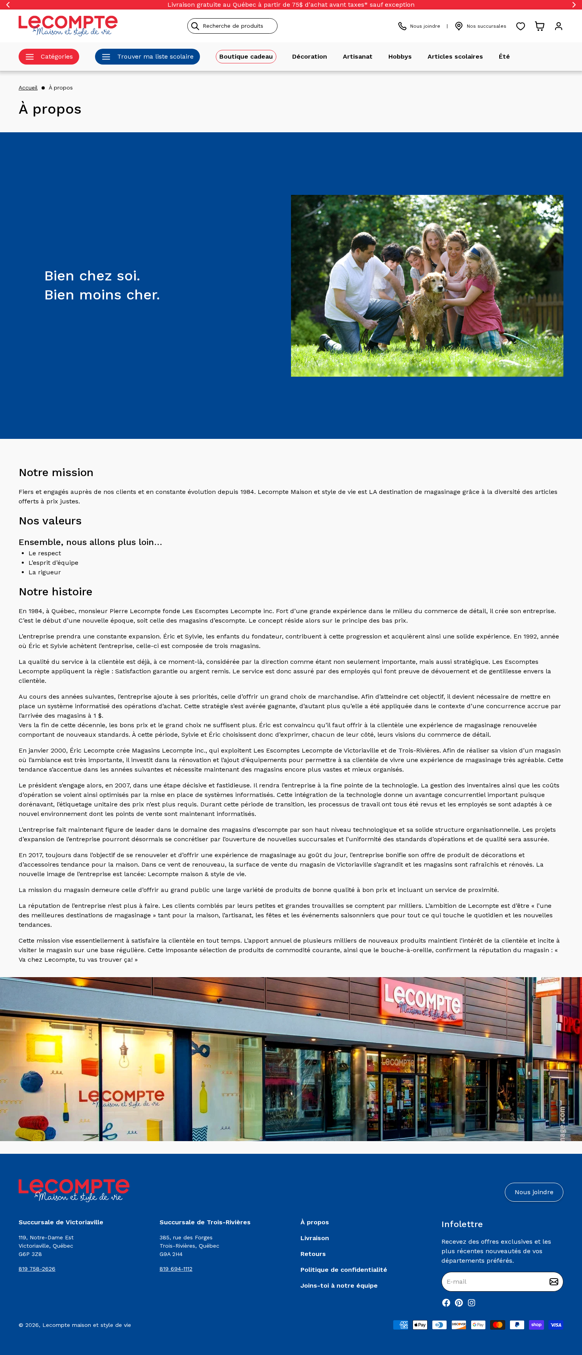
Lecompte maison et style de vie (86, 1325)
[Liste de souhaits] (520, 26)
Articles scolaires (455, 56)
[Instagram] (471, 1302)
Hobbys (400, 56)
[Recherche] (195, 26)
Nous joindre (425, 26)
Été (504, 56)
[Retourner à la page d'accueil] (74, 1191)
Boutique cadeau (246, 56)
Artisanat (358, 56)
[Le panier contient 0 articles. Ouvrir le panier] (539, 26)
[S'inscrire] (554, 1281)
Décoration (309, 56)
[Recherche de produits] (268, 26)
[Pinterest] (459, 1302)
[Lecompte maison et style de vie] (68, 26)
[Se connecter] (558, 26)
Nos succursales (486, 26)
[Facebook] (446, 1302)
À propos (61, 87)
